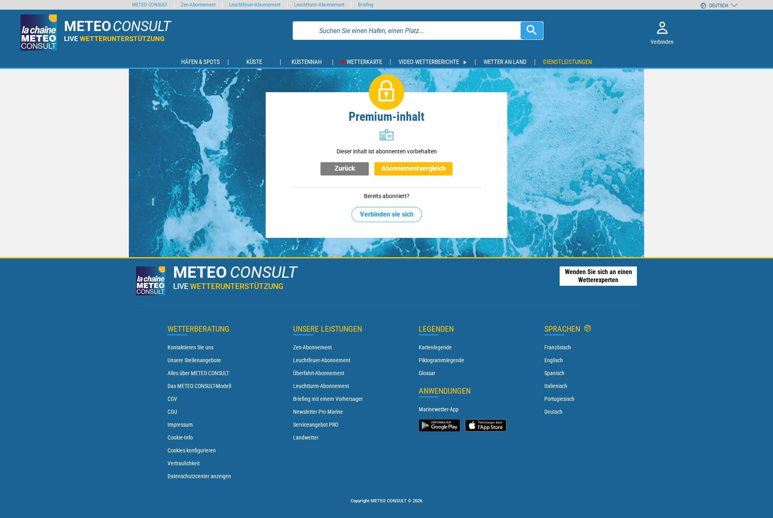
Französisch (557, 347)
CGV (172, 399)
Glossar (427, 373)
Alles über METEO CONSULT (198, 373)
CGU (172, 412)
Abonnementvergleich (413, 168)
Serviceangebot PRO (315, 424)
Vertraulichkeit (183, 463)
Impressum (180, 424)
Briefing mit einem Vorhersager (328, 399)
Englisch (553, 360)
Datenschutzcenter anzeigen (199, 476)
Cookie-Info (180, 437)
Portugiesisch (559, 399)
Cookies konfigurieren (191, 450)
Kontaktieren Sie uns (190, 347)
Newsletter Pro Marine (318, 412)
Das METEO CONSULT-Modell (199, 386)
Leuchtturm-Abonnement (321, 386)
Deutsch (553, 412)
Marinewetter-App (439, 409)
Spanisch (554, 373)
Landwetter (305, 437)
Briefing (365, 5)
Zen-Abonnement (312, 347)
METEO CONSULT (149, 5)
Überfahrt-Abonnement (318, 373)
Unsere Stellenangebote (194, 360)
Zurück (345, 168)
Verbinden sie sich (386, 214)
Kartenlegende (435, 347)
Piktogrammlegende (441, 360)
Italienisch (555, 386)
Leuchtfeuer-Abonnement (321, 360)
